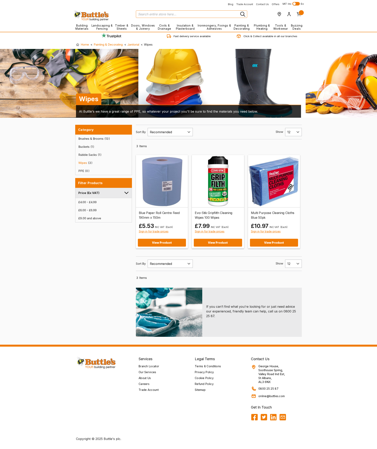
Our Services (147, 372)
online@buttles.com (271, 396)
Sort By (141, 132)
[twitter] (263, 417)
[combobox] (191, 14)
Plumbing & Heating (262, 27)
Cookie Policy (204, 378)
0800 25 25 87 (268, 388)
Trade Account (244, 4)
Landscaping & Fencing (102, 27)
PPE (83, 171)
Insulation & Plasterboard (185, 27)
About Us (145, 378)
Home (85, 44)
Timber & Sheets (121, 27)
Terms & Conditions (208, 366)
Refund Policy (204, 384)
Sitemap (200, 389)
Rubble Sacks (89, 155)
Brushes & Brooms (93, 138)
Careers (144, 384)
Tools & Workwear (280, 27)
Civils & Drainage (164, 27)
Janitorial (133, 44)
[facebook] (254, 417)
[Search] (242, 14)
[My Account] (289, 14)
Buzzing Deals (297, 27)
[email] (282, 417)
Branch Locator (149, 366)
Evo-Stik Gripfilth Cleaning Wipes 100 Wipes (213, 215)
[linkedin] (273, 417)
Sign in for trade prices (153, 231)
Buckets (85, 147)
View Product (162, 242)
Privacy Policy (204, 372)
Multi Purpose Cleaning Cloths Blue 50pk (272, 215)
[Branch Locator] (279, 14)
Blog (230, 4)
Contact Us (262, 4)
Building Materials (82, 27)
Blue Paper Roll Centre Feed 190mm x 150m (159, 215)
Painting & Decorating (242, 27)
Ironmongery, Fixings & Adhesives (214, 27)
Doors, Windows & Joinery (143, 27)
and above (89, 218)
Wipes (84, 163)
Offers (275, 4)
